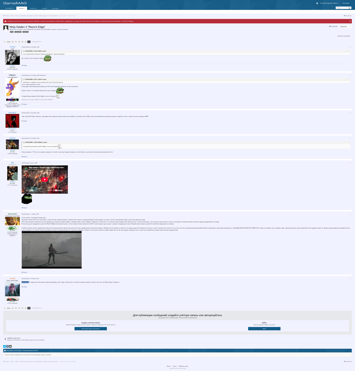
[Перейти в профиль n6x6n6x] (12, 144)
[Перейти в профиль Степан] (12, 57)
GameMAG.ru (9, 8)
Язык (168, 366)
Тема (174, 366)
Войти (264, 328)
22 (19, 41)
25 (28, 41)
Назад (8, 41)
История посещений (344, 36)
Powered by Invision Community (177, 368)
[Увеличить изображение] (52, 250)
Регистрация (346, 3)
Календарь (55, 8)
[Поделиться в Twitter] (4, 346)
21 (16, 41)
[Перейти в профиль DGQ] (5, 27)
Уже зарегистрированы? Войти (329, 3)
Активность (33, 8)
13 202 (13, 183)
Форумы (21, 8)
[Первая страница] (4, 42)
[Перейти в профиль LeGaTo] (12, 289)
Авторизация (334, 26)
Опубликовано (30, 47)
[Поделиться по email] (10, 346)
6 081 (13, 101)
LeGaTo (40, 79)
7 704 (13, 152)
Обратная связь (183, 366)
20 (12, 41)
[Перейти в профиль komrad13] (12, 121)
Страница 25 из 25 (36, 41)
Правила (44, 8)
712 (13, 130)
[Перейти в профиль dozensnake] (12, 221)
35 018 (13, 230)
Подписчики (343, 26)
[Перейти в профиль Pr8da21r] (12, 87)
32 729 (13, 67)
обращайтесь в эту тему (72, 21)
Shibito (40, 51)
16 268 (13, 301)
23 (22, 41)
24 (25, 41)
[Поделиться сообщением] (349, 47)
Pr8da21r (40, 142)
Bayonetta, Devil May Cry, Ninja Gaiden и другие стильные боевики (48, 29)
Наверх (25, 65)
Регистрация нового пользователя (91, 328)
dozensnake (25, 282)
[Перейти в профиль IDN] (12, 173)
